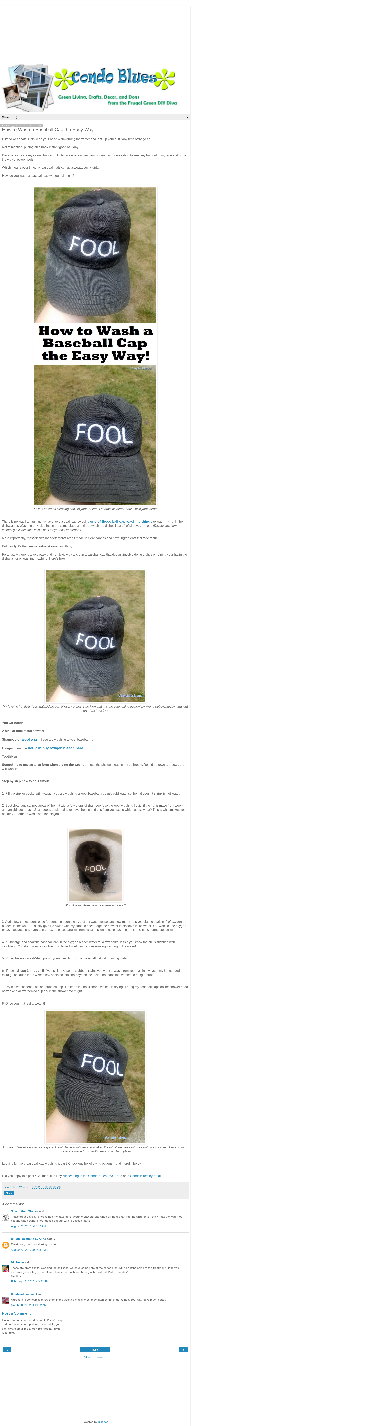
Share (9, 1193)
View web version (95, 1357)
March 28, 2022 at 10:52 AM (29, 1305)
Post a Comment (16, 1313)
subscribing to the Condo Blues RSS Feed (92, 1176)
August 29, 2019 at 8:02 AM (28, 1226)
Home (95, 1349)
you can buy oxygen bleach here (55, 748)
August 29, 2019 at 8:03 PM (28, 1249)
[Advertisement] (95, 34)
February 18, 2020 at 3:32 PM (30, 1281)
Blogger (103, 1421)
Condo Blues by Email (146, 1176)
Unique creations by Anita (28, 1238)
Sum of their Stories (24, 1211)
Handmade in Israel (24, 1294)
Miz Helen (17, 1262)
